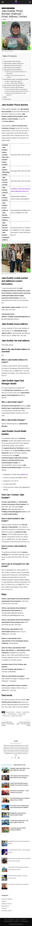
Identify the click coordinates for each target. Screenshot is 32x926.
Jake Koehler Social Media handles (14, 85)
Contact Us (23, 919)
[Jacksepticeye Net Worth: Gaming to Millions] (5, 830)
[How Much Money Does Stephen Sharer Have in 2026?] (5, 800)
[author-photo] (16, 738)
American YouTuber (10, 712)
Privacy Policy (12, 919)
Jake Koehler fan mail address (13, 69)
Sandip (4, 19)
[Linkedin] (19, 758)
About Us (18, 919)
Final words (7, 99)
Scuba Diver (18, 712)
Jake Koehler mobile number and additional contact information (14, 64)
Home (6, 919)
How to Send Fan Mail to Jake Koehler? (16, 89)
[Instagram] (16, 758)
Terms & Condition (24, 921)
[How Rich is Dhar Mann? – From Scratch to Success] (5, 792)
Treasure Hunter (25, 712)
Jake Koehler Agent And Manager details (16, 79)
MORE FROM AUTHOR (19, 765)
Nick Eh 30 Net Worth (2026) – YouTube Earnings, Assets (23, 724)
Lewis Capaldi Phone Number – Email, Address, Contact (8, 724)
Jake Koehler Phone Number (12, 61)
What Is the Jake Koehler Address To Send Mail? (16, 72)
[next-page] (5, 836)
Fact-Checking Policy (8, 921)
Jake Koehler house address (12, 67)
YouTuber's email (5, 715)
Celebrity (4, 901)
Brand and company (7, 899)
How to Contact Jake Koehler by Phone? (17, 91)
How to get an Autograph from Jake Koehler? (16, 94)
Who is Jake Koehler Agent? (14, 81)
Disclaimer (16, 921)
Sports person (5, 906)
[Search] (30, 2)
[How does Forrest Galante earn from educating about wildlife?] (5, 807)
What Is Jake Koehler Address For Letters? (16, 76)
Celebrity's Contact (6, 903)
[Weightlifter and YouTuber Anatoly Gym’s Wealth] (5, 815)
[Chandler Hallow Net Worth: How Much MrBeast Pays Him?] (5, 770)
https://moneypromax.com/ (16, 743)
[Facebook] (12, 758)
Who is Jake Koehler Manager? (15, 83)
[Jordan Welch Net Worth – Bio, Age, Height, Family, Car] (5, 822)
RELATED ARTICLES (7, 765)
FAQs (5, 97)
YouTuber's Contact (10, 8)
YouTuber (4, 8)
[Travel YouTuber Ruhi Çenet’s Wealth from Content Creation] (5, 785)
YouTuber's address (12, 714)
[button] (2, 2)
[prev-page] (2, 836)
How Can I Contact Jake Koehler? (14, 87)
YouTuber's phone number (16, 715)
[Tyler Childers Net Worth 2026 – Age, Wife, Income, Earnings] (5, 777)
